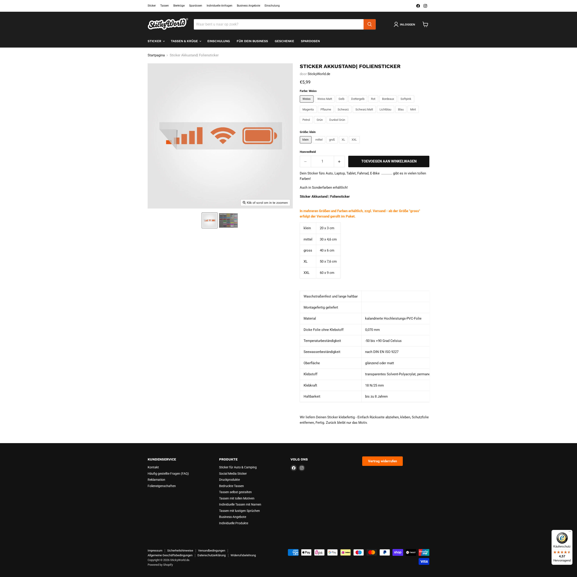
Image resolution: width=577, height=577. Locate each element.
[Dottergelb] (358, 104)
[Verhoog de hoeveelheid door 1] (339, 161)
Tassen (164, 5)
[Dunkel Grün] (338, 124)
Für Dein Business (252, 41)
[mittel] (320, 144)
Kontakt (153, 467)
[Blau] (401, 114)
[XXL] (355, 144)
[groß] (332, 144)
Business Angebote (248, 5)
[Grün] (320, 124)
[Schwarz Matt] (365, 114)
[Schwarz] (344, 114)
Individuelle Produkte (233, 523)
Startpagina (156, 55)
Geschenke (284, 41)
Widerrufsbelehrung (243, 555)
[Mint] (414, 114)
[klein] (306, 144)
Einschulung (272, 5)
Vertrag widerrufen (382, 461)
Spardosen (195, 5)
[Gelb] (342, 104)
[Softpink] (406, 104)
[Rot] (373, 104)
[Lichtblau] (386, 114)
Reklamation (156, 479)
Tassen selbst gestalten (235, 492)
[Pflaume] (326, 114)
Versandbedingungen (211, 550)
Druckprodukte (229, 479)
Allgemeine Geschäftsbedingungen (170, 555)
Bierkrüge (179, 5)
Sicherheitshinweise (180, 550)
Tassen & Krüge (185, 41)
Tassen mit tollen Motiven (236, 498)
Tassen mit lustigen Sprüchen (239, 511)
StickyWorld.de (319, 74)
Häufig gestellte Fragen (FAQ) (168, 473)
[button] (209, 220)
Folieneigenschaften (162, 486)
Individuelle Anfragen (219, 5)
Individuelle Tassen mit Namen (240, 504)
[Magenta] (309, 114)
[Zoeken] (370, 24)
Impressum (155, 550)
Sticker (152, 5)
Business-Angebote (232, 517)
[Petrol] (307, 124)
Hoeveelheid (308, 151)
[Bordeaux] (388, 104)
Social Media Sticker (233, 473)
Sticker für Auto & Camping (238, 467)
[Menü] (569, 532)
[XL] (344, 144)
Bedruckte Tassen (231, 486)
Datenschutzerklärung (211, 555)
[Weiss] (307, 104)
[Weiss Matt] (325, 104)
